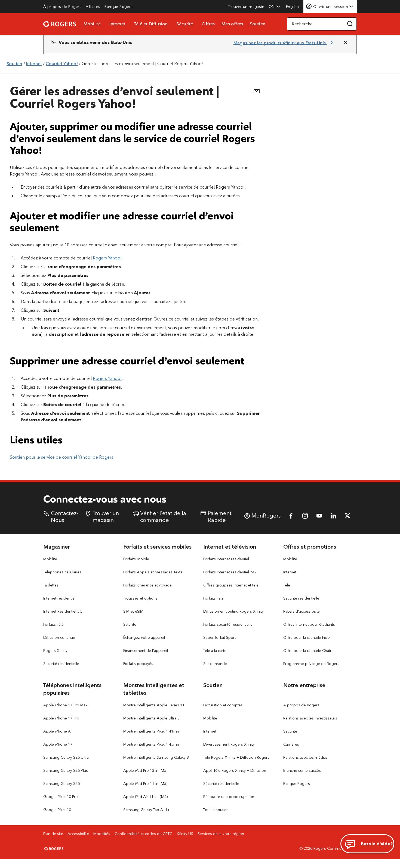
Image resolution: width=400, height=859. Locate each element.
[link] (62, 6)
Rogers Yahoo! (107, 258)
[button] (274, 6)
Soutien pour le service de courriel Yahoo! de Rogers (61, 457)
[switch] (293, 6)
